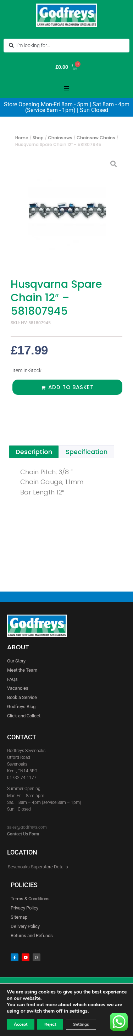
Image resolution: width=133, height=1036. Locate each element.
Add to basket (71, 387)
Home (21, 138)
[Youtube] (25, 957)
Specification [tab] (86, 451)
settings (79, 1011)
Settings (81, 1024)
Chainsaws (60, 138)
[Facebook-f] (14, 957)
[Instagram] (36, 957)
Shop (38, 138)
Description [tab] (34, 451)
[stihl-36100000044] (66, 211)
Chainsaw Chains (96, 138)
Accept (20, 1024)
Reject (50, 1024)
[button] (66, 88)
